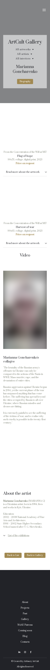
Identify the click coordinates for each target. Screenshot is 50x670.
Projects (25, 607)
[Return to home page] (22, 10)
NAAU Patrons (25, 624)
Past (25, 613)
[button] (25, 81)
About (25, 602)
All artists (23, 54)
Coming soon (25, 630)
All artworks (23, 49)
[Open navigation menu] (44, 10)
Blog (25, 636)
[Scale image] (25, 129)
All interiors (23, 58)
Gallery (25, 619)
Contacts (25, 641)
